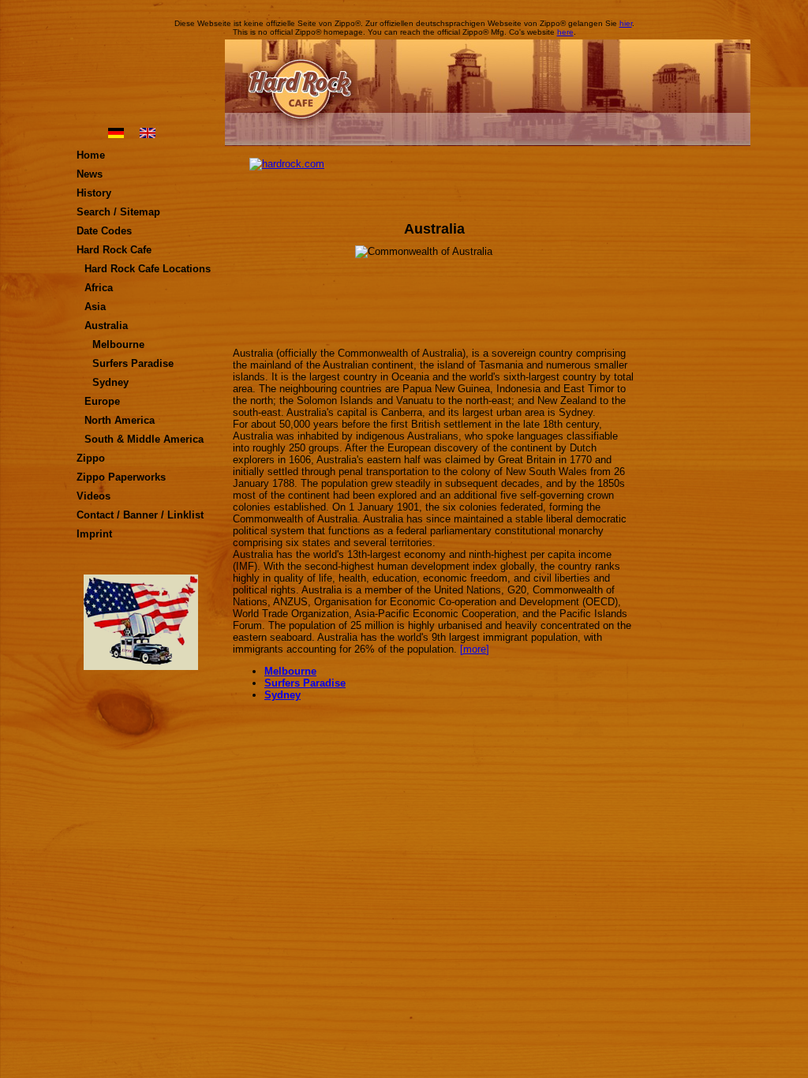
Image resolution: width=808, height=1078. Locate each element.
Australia (106, 325)
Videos (93, 496)
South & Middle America (144, 439)
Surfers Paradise (133, 363)
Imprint (94, 534)
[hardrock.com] (434, 181)
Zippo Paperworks (121, 477)
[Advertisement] (698, 394)
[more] (474, 649)
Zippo (91, 458)
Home (91, 155)
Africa (98, 288)
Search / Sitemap (118, 212)
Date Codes (104, 231)
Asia (95, 307)
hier (625, 23)
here (565, 32)
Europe (102, 401)
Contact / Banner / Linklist (140, 515)
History (94, 193)
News (90, 174)
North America (119, 420)
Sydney (110, 382)
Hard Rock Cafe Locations (147, 269)
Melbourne (118, 344)
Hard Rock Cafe (114, 250)
